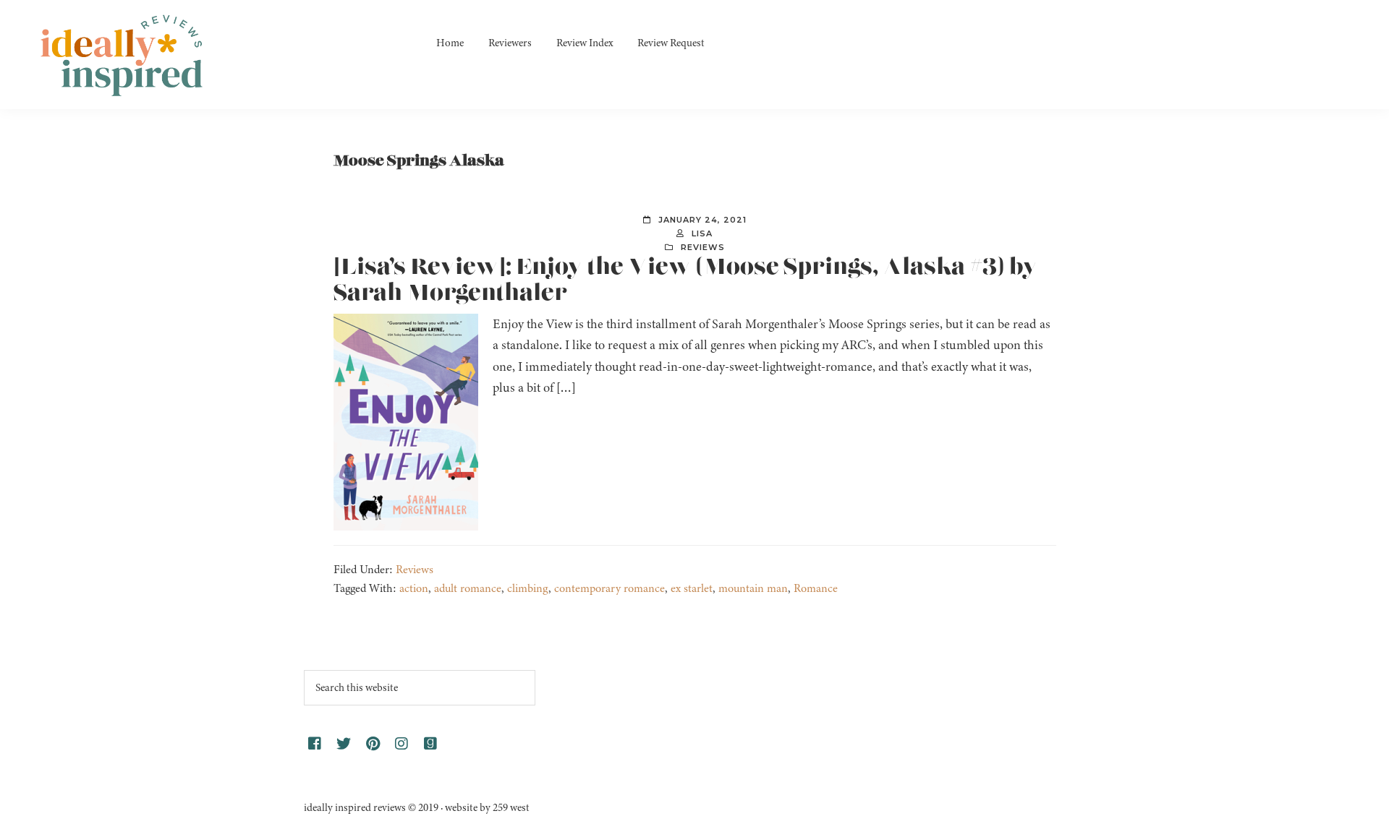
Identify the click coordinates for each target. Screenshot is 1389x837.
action (413, 588)
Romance (816, 588)
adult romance (467, 588)
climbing (527, 588)
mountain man (753, 588)
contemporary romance (609, 588)
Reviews (703, 247)
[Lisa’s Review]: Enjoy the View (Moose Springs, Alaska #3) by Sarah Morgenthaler (685, 280)
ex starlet (692, 588)
